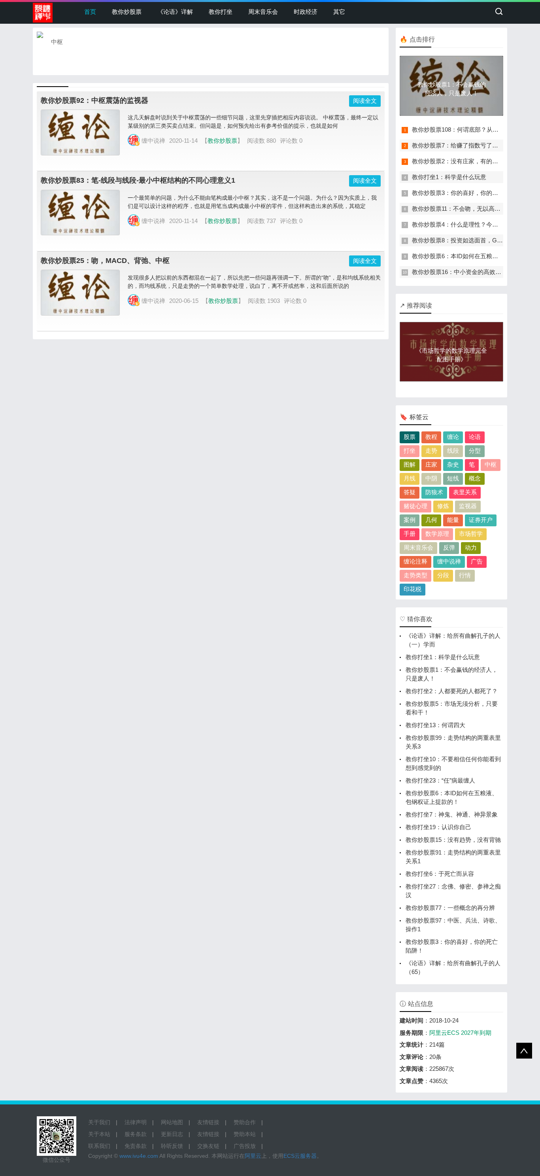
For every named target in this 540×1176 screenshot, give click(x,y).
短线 (453, 478)
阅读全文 (365, 100)
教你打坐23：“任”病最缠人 (440, 780)
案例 (409, 519)
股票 (409, 436)
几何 (431, 519)
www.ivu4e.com (138, 1156)
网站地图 (172, 1122)
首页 (90, 11)
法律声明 (136, 1122)
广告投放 (245, 1146)
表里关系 (465, 492)
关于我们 (99, 1122)
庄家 (431, 464)
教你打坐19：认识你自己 (438, 827)
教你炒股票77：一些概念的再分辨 (450, 907)
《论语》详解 (175, 11)
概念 (475, 478)
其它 (339, 11)
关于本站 (99, 1134)
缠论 (453, 436)
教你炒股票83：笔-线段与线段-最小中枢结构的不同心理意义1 (138, 180)
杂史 (453, 464)
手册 (409, 533)
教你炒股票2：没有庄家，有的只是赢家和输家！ (476, 161)
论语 (475, 436)
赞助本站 (245, 1134)
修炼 (443, 506)
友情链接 (208, 1122)
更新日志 (172, 1134)
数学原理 (437, 533)
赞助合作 (245, 1122)
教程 (431, 436)
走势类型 (415, 575)
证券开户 (481, 519)
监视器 (468, 506)
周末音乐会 (263, 11)
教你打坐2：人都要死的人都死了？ (452, 691)
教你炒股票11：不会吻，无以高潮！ (459, 208)
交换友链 (208, 1146)
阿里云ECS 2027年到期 (460, 1032)
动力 (471, 547)
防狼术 (434, 492)
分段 (443, 575)
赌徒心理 (415, 506)
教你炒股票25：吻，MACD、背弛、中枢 (105, 261)
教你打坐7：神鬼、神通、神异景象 (452, 814)
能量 (453, 519)
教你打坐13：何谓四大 (435, 725)
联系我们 (99, 1146)
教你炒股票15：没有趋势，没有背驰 (453, 839)
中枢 (491, 464)
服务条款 (136, 1134)
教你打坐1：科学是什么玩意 (449, 177)
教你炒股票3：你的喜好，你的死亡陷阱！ (467, 192)
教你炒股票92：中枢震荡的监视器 (94, 100)
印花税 (412, 589)
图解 (409, 464)
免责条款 (136, 1146)
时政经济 (305, 11)
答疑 (409, 492)
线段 (453, 450)
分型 (475, 450)
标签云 (419, 417)
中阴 (431, 478)
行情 (465, 575)
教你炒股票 (127, 11)
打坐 (409, 450)
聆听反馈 (172, 1146)
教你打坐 (220, 11)
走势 (431, 450)
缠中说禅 (449, 561)
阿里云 (253, 1156)
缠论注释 (415, 561)
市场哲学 (471, 533)
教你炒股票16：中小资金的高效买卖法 (462, 271)
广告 (477, 561)
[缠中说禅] (43, 13)
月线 (409, 478)
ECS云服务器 (300, 1156)
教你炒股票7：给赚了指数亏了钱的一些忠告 (470, 145)
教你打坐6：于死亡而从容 (440, 873)
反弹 (449, 547)
